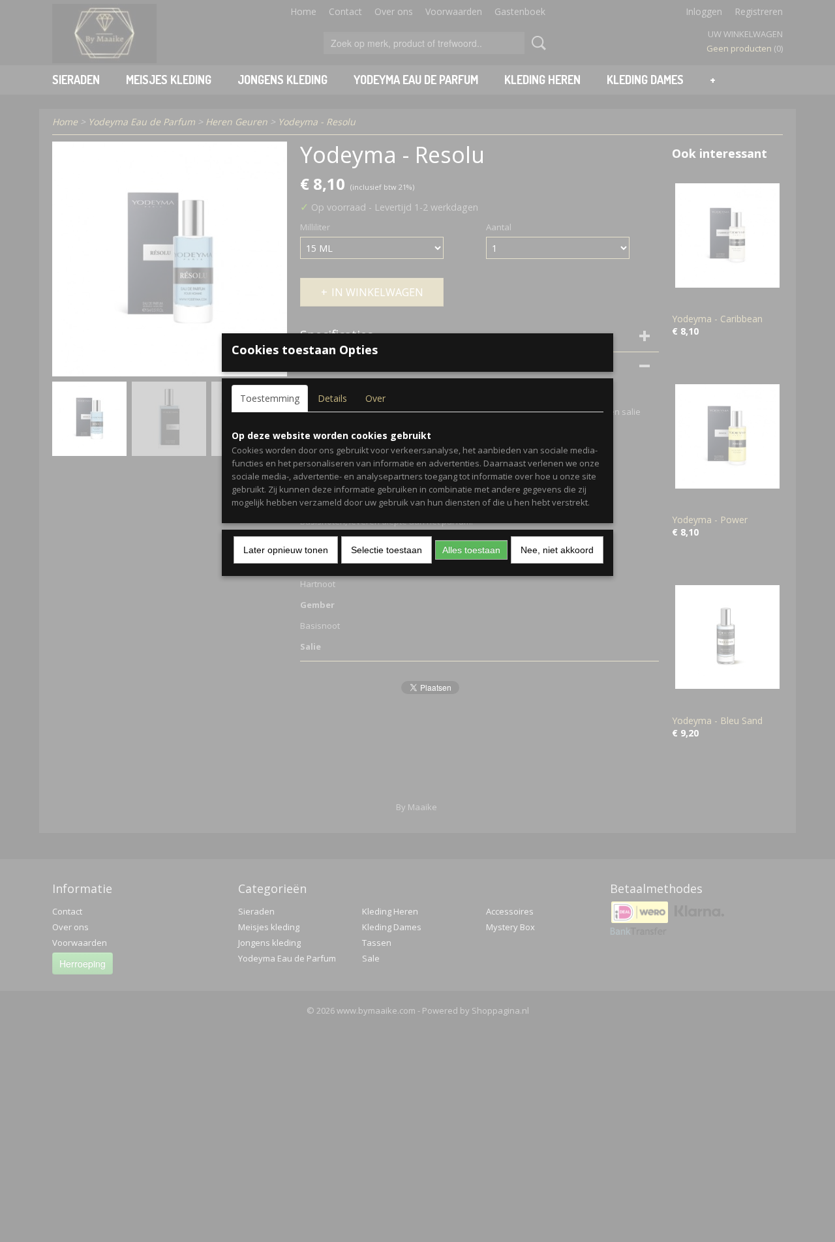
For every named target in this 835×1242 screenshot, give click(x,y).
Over (375, 398)
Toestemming (269, 398)
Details (332, 398)
